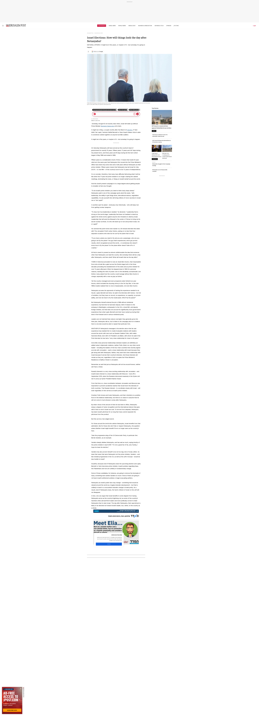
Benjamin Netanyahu (107, 126)
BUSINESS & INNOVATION (145, 25)
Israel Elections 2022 (99, 33)
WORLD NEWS (122, 25)
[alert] (12, 700)
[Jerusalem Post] (15, 25)
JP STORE (176, 25)
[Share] (88, 51)
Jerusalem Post (90, 33)
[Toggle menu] (3, 25)
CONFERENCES (101, 25)
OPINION (168, 25)
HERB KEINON (95, 118)
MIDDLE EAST (132, 25)
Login (254, 25)
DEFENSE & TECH (159, 25)
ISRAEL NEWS (112, 25)
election (129, 130)
